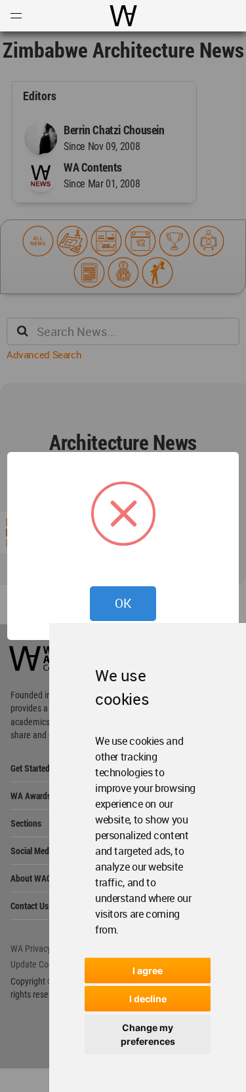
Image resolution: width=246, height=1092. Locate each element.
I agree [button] (148, 970)
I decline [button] (148, 998)
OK (123, 603)
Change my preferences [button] (148, 1034)
